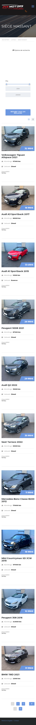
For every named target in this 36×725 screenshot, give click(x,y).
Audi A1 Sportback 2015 (15, 271)
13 (20, 709)
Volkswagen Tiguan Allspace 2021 (13, 156)
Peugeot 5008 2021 (13, 328)
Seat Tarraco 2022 (12, 442)
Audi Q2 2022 (9, 385)
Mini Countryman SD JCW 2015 (17, 559)
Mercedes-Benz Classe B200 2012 (18, 500)
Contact (16, 720)
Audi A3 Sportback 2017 (15, 214)
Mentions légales (7, 720)
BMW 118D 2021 (10, 674)
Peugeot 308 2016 (12, 617)
